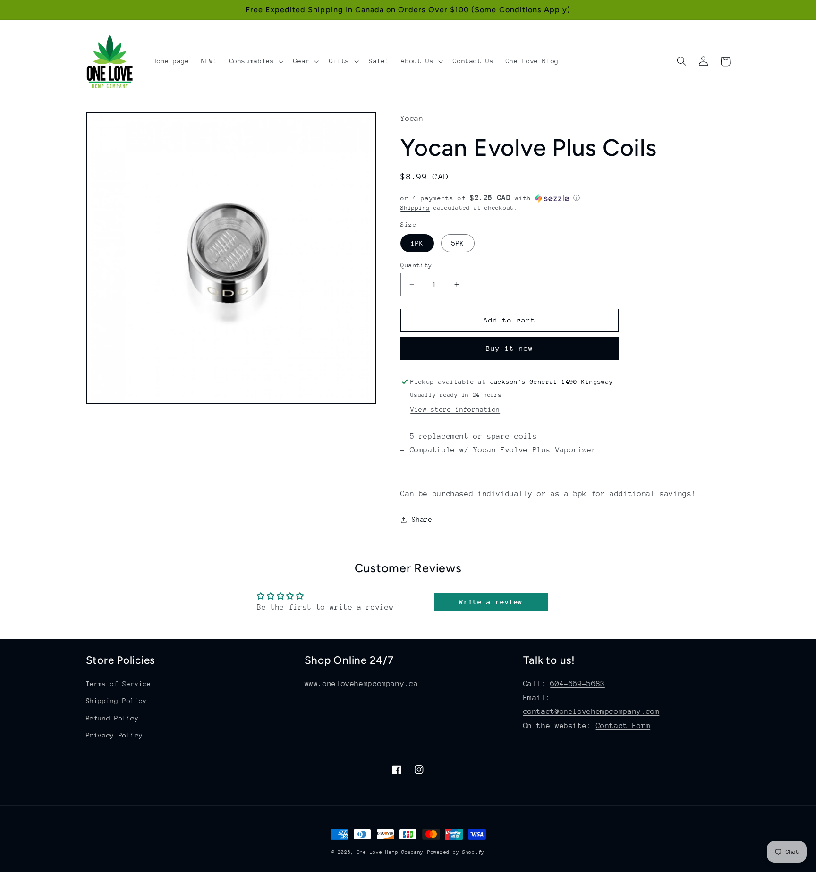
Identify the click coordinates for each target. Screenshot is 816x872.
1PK (417, 243)
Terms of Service (118, 683)
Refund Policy (112, 718)
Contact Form (623, 725)
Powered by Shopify (455, 852)
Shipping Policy (116, 700)
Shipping (415, 207)
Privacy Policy (114, 735)
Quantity (416, 265)
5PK (457, 243)
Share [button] (422, 519)
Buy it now (510, 348)
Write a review (491, 602)
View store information (455, 409)
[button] (255, 61)
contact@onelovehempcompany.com (591, 711)
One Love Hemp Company (390, 852)
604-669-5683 (577, 683)
